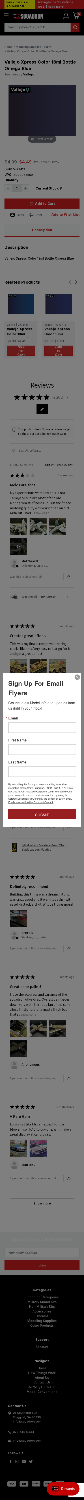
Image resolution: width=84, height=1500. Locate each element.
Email (13, 718)
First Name (17, 740)
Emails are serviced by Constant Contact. (31, 802)
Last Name (17, 762)
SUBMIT (42, 814)
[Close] (77, 677)
